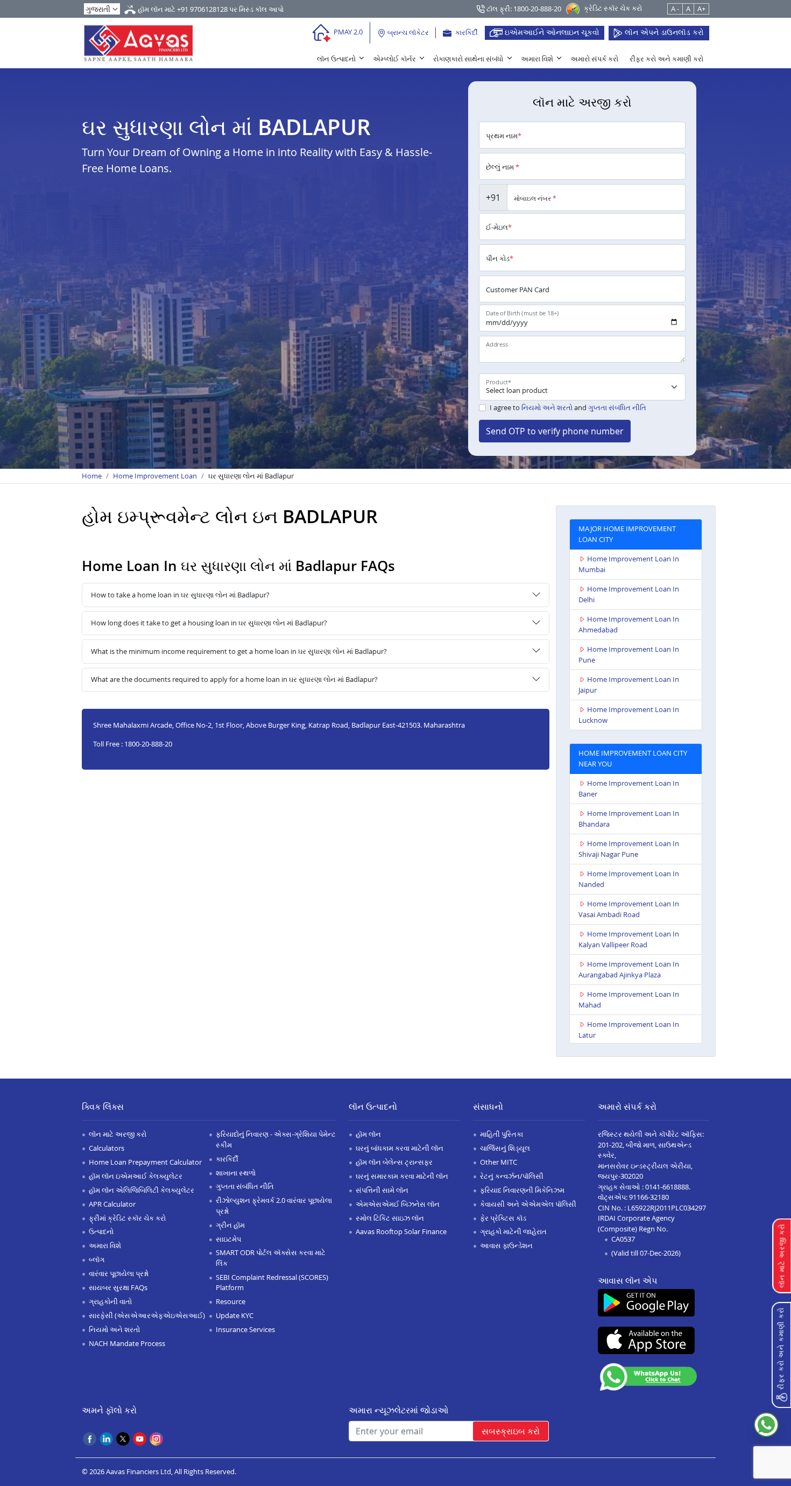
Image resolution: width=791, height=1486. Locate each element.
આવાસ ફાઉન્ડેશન (506, 1245)
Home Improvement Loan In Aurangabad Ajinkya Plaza (628, 969)
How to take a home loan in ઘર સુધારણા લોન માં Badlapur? (180, 595)
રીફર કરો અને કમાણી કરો (666, 59)
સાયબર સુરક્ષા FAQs (118, 1287)
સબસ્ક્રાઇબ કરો (511, 1431)
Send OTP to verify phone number (555, 431)
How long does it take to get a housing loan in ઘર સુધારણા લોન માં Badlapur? (209, 623)
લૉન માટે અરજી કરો (117, 1134)
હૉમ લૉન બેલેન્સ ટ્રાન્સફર (394, 1162)
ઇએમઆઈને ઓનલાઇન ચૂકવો (551, 32)
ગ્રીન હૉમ (230, 1225)
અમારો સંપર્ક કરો (594, 59)
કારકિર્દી (466, 32)
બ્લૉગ (96, 1259)
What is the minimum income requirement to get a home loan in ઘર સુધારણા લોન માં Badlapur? (239, 651)
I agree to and (568, 407)
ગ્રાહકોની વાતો (110, 1301)
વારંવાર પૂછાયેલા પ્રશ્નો (119, 1273)
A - (675, 8)
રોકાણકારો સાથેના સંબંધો (468, 59)
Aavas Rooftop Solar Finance (401, 1231)
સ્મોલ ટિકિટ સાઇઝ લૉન (390, 1218)
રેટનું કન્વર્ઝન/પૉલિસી (511, 1176)
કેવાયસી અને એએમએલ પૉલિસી (528, 1204)
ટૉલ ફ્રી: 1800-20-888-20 (523, 8)
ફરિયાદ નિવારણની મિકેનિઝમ (522, 1190)
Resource (230, 1301)
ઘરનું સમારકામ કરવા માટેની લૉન (402, 1176)
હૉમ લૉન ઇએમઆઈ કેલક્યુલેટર (135, 1176)
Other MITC (498, 1162)
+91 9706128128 (202, 9)
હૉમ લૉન (368, 1134)
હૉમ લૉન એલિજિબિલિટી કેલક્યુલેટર (141, 1190)
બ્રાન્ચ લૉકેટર (407, 32)
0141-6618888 (667, 1187)
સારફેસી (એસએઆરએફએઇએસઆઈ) (147, 1315)
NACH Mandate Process (127, 1343)
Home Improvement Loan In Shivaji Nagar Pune (628, 849)
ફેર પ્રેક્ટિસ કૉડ (503, 1218)
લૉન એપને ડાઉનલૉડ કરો (663, 32)
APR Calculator (112, 1204)
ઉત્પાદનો (101, 1231)
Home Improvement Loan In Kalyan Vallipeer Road (628, 939)
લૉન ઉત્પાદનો (336, 59)
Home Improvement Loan (155, 476)
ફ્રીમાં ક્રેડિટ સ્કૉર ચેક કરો (127, 1218)
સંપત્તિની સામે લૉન (382, 1190)
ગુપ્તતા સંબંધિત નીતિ (617, 407)
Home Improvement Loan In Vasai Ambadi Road (628, 909)
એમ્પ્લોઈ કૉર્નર (394, 59)
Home (92, 476)
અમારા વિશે (537, 59)
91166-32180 (649, 1197)
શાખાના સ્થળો (236, 1173)
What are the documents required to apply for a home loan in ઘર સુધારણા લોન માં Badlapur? (234, 679)
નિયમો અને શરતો (547, 407)
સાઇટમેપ (228, 1239)
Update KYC (234, 1315)
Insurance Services (245, 1329)
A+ (701, 8)
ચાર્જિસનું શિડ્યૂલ (505, 1148)
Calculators (106, 1148)
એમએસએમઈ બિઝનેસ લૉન (398, 1204)
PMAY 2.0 (347, 32)
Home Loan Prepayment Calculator (145, 1162)
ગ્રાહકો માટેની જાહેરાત (513, 1231)
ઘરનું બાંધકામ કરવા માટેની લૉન (399, 1148)
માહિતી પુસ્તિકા (501, 1134)
